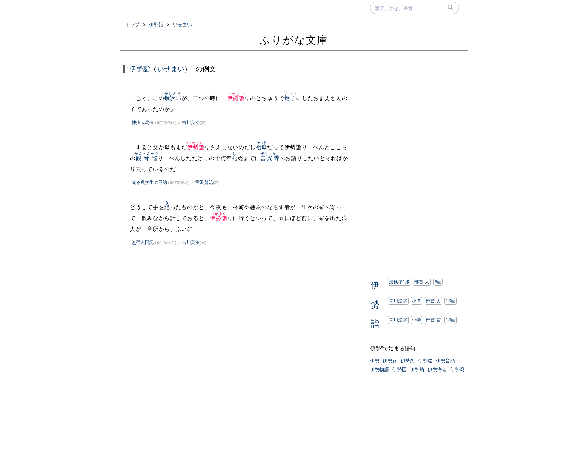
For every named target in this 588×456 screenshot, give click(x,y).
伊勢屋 (425, 360)
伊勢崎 (417, 369)
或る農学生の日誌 (149, 182)
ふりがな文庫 (294, 40)
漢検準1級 (399, 281)
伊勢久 (408, 360)
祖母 (261, 147)
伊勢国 (399, 369)
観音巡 (146, 158)
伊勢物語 (379, 369)
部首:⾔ (433, 320)
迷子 (290, 98)
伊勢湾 (457, 369)
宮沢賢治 (204, 182)
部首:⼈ (421, 281)
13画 (450, 300)
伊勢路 (390, 360)
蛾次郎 (172, 98)
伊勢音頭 (445, 360)
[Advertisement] (179, 321)
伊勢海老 (437, 369)
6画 (438, 281)
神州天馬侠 (143, 122)
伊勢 (374, 360)
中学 (416, 320)
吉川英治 (191, 122)
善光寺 (270, 158)
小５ (416, 300)
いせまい (170, 69)
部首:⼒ (433, 300)
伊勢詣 (140, 69)
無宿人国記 (143, 242)
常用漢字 (398, 300)
